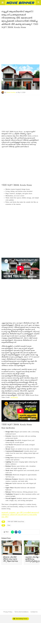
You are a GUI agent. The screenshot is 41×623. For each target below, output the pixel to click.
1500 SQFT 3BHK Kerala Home (15, 521)
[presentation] (36, 553)
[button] (2, 2)
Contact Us (34, 612)
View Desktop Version (21, 618)
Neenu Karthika (11, 92)
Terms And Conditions (21, 612)
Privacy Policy (7, 612)
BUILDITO (14, 397)
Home (8, 525)
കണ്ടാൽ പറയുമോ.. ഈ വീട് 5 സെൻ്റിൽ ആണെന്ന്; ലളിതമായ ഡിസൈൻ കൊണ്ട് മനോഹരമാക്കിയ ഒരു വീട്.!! (20, 515)
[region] (20, 111)
